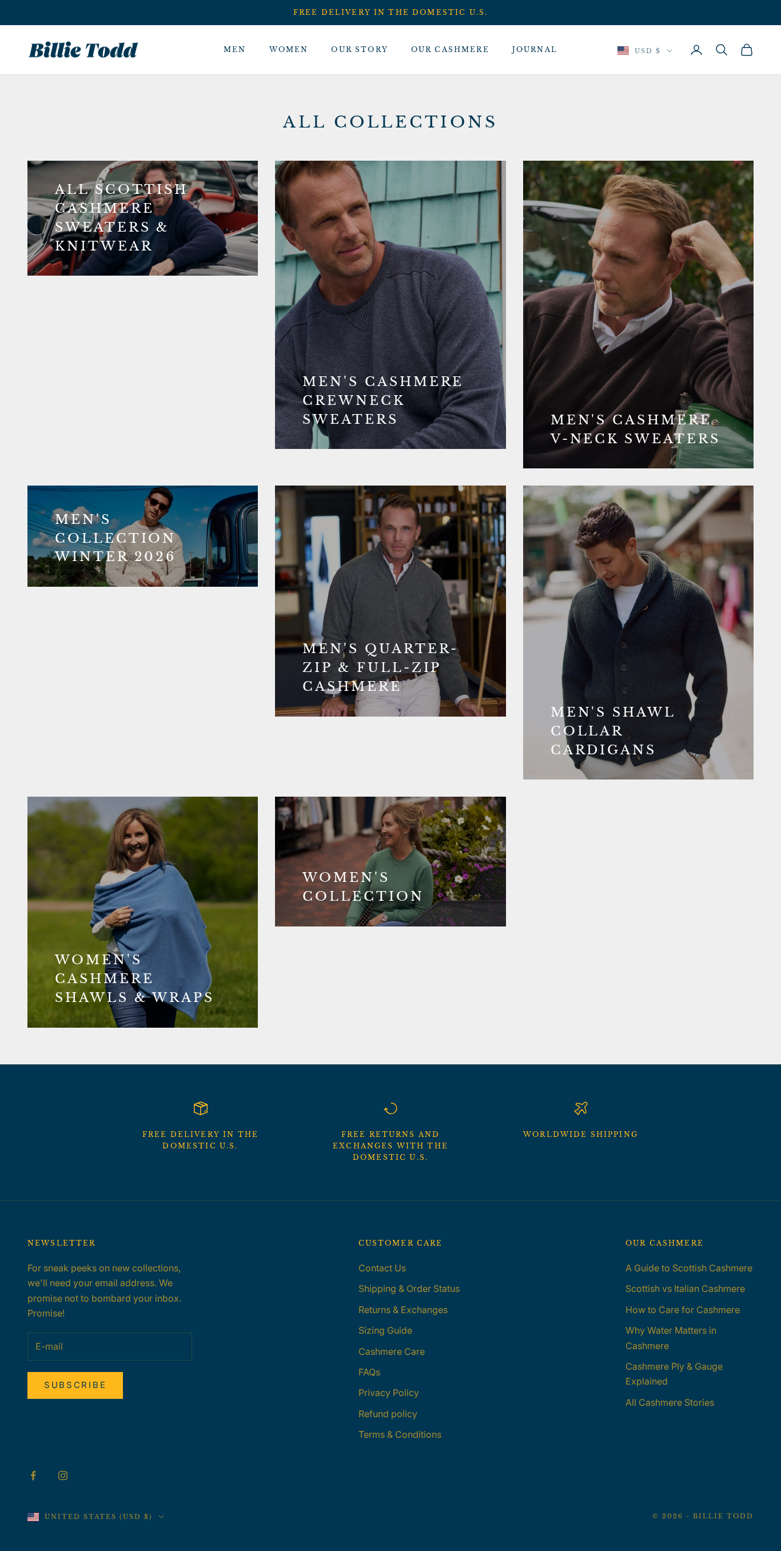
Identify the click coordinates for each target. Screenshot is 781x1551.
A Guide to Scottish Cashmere (688, 1268)
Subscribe (75, 1384)
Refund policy (387, 1413)
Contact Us (382, 1268)
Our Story (359, 49)
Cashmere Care (391, 1351)
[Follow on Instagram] (63, 1475)
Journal (534, 49)
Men (235, 49)
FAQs (369, 1372)
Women (289, 49)
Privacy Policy (388, 1392)
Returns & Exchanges (403, 1309)
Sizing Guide (385, 1330)
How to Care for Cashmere (682, 1309)
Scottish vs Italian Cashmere (685, 1288)
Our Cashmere (450, 49)
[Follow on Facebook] (33, 1475)
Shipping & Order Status (409, 1288)
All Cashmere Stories (669, 1402)
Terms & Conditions (399, 1434)
